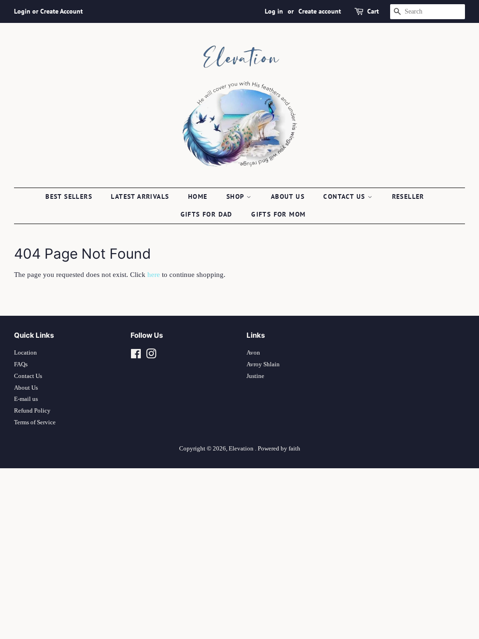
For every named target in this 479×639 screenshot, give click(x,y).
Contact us (345, 196)
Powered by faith (279, 448)
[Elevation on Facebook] (136, 356)
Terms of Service (35, 422)
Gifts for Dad (206, 214)
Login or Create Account (48, 11)
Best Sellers (68, 196)
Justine (255, 376)
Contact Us (28, 376)
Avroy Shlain (263, 364)
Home (198, 196)
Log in (274, 11)
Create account (319, 11)
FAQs (21, 364)
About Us (26, 388)
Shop (236, 196)
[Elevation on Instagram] (151, 356)
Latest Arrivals (140, 196)
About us (288, 196)
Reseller (408, 196)
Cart (373, 11)
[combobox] (427, 11)
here (153, 274)
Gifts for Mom (278, 214)
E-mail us (26, 399)
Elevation (242, 448)
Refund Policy (32, 410)
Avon (253, 352)
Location (25, 352)
